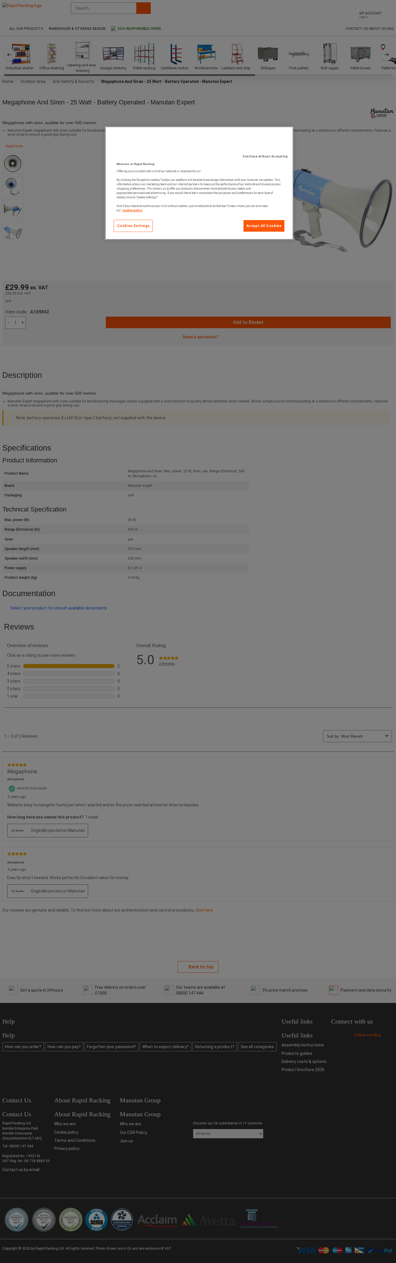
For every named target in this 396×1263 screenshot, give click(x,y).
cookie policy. (132, 210)
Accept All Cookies (264, 226)
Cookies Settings (133, 226)
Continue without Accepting (265, 156)
